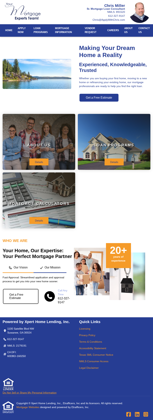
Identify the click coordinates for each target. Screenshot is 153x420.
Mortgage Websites (28, 407)
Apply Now (22, 30)
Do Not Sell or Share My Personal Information (30, 392)
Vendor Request (90, 30)
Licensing (84, 328)
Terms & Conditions (90, 341)
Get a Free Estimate (99, 97)
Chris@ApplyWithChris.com (109, 19)
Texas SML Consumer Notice (96, 354)
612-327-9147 (116, 15)
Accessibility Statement (92, 348)
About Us (128, 30)
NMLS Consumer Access (93, 361)
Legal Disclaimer (89, 367)
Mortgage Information (63, 30)
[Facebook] (128, 414)
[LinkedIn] (137, 414)
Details (39, 162)
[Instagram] (146, 414)
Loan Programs (41, 30)
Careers (113, 30)
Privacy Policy (87, 335)
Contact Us (144, 30)
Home (9, 30)
